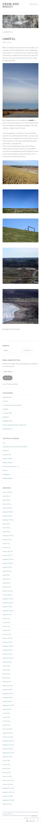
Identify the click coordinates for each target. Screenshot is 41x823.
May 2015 (5, 626)
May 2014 (5, 674)
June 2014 (5, 670)
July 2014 (5, 666)
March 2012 (6, 776)
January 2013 (6, 737)
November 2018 (7, 512)
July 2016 (5, 575)
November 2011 (7, 792)
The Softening (6, 474)
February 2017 (7, 551)
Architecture (6, 397)
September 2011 (7, 800)
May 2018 (5, 528)
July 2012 (5, 760)
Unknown (5, 470)
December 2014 (7, 646)
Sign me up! (7, 378)
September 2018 (7, 520)
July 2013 (5, 713)
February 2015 (7, 638)
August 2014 (6, 662)
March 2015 (6, 634)
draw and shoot (11, 5)
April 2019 (5, 500)
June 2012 (5, 764)
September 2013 (7, 705)
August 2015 (6, 614)
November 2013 (7, 697)
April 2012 (5, 772)
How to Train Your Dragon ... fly (11, 466)
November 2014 (7, 650)
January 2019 (6, 508)
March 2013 (6, 729)
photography (6, 421)
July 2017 (5, 543)
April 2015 (5, 630)
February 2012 (7, 780)
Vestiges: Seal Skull (8, 462)
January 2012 (6, 784)
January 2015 (6, 642)
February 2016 (7, 591)
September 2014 (7, 658)
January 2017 (6, 555)
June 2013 (5, 717)
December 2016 (7, 559)
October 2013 (6, 701)
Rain (4, 443)
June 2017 (5, 547)
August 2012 (6, 756)
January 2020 (6, 492)
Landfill (9, 38)
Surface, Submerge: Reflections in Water (13, 425)
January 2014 (6, 689)
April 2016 (5, 583)
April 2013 (5, 725)
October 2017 (6, 539)
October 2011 (6, 796)
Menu (35, 4)
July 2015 (5, 618)
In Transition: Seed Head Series (11, 405)
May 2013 (5, 721)
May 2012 (5, 768)
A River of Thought (7, 458)
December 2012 (7, 741)
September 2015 (7, 610)
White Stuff (5, 450)
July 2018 (5, 524)
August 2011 (6, 804)
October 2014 (6, 654)
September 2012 (7, 753)
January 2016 (6, 595)
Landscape (5, 413)
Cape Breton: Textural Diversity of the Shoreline (15, 446)
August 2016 (6, 571)
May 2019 (5, 496)
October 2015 (6, 606)
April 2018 (5, 531)
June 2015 (5, 622)
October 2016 (6, 567)
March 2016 (6, 587)
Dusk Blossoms (7, 454)
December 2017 (7, 535)
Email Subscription (11, 360)
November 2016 (7, 563)
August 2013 (6, 709)
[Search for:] (13, 350)
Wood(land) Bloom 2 (8, 478)
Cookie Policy (34, 815)
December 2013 (7, 693)
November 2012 (7, 745)
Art (3, 401)
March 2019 (6, 504)
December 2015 (7, 599)
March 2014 (6, 681)
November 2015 (7, 603)
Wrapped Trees (7, 429)
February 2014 (7, 685)
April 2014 (5, 678)
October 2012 (6, 749)
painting (5, 417)
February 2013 (7, 733)
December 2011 (7, 788)
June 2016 (5, 579)
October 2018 (6, 516)
